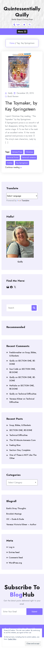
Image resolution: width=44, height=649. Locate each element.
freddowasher (15, 352)
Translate (25, 200)
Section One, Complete (19, 450)
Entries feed (14, 552)
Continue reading (12, 167)
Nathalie (13, 385)
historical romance (29, 157)
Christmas (29, 152)
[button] (22, 32)
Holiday (9, 163)
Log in (11, 547)
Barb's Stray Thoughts (16, 508)
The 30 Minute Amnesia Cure (22, 440)
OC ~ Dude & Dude (15, 519)
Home (12, 43)
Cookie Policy (12, 639)
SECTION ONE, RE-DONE (20, 430)
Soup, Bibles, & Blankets (20, 425)
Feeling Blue (14, 445)
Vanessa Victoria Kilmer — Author (21, 524)
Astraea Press (17, 152)
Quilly (12, 360)
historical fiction (13, 157)
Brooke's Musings (14, 513)
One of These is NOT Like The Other (22, 457)
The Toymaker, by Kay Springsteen (21, 106)
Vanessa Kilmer (15, 398)
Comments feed (16, 557)
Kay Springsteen (22, 163)
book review (13, 96)
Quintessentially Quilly (22, 12)
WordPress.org (15, 562)
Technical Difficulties (27, 393)
